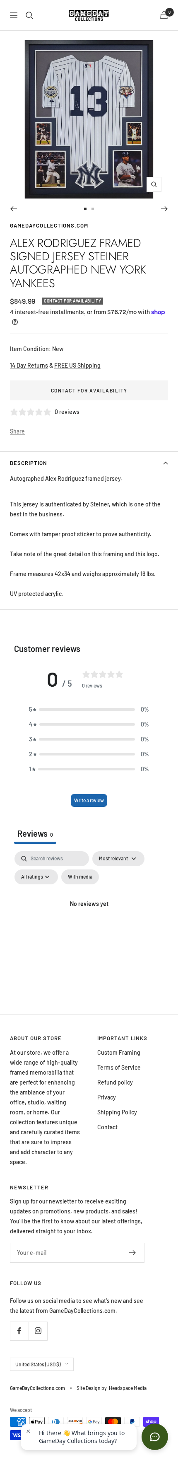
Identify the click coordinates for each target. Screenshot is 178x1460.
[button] (89, 709)
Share (17, 431)
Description (28, 463)
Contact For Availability (89, 390)
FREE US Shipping (77, 365)
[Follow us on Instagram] (38, 1331)
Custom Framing (118, 1052)
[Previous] (13, 209)
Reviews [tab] (35, 833)
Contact (107, 1127)
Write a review (89, 800)
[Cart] (164, 15)
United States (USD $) (37, 1364)
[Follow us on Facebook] (19, 1331)
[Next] (164, 209)
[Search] (29, 15)
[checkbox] (80, 876)
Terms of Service (119, 1067)
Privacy (106, 1097)
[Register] (132, 1253)
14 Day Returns (29, 365)
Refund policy (115, 1082)
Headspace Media (128, 1388)
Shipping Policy (117, 1112)
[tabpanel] (89, 923)
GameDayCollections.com (49, 225)
